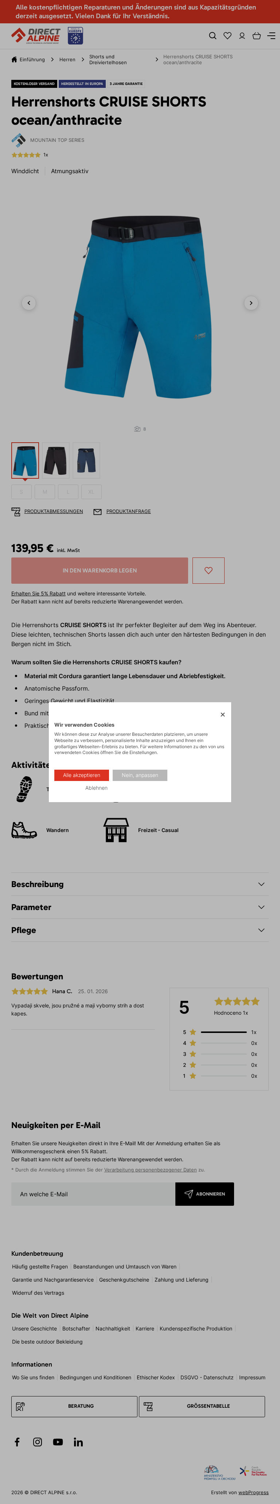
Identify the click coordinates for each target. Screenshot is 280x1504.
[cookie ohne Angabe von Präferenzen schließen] (223, 714)
